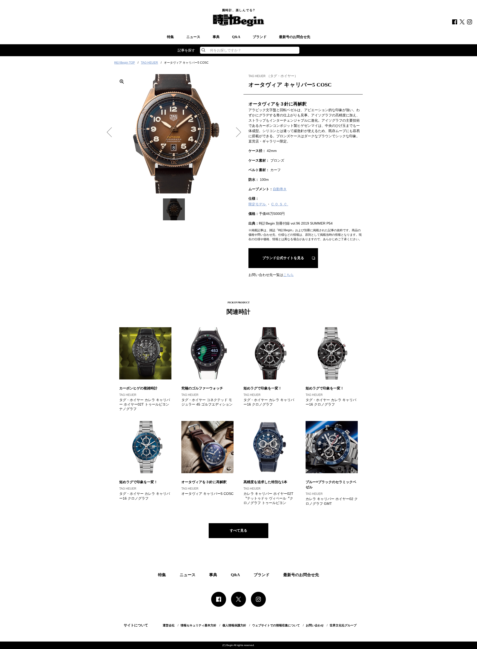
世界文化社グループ (343, 625)
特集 (170, 37)
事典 (216, 37)
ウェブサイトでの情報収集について (276, 625)
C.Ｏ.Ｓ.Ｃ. (279, 204)
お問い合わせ (315, 625)
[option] (174, 133)
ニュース (193, 37)
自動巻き (280, 189)
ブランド (260, 37)
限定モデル (257, 204)
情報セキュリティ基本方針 (198, 625)
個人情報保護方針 (234, 625)
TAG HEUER (149, 62)
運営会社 (169, 625)
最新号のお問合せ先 (294, 37)
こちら (288, 275)
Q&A (236, 37)
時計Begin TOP (124, 62)
